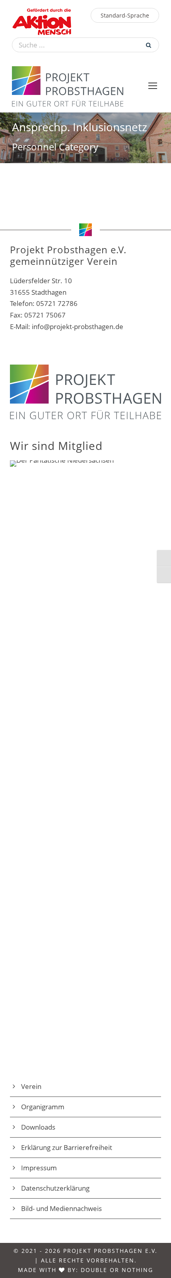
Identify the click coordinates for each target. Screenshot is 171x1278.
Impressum (39, 1167)
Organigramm (42, 1106)
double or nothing (117, 1270)
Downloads (38, 1127)
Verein (31, 1086)
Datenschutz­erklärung (55, 1188)
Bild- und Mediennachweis (61, 1208)
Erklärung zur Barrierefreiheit (66, 1147)
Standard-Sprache (125, 15)
